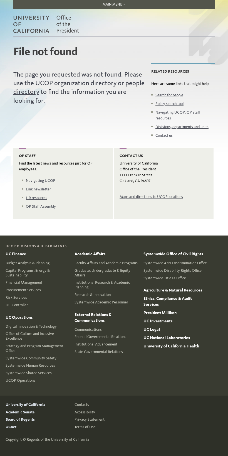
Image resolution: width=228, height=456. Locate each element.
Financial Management (24, 282)
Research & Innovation (93, 294)
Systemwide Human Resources (30, 365)
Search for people (169, 95)
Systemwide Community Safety (31, 358)
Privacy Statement (90, 419)
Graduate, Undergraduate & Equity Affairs (102, 273)
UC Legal (151, 329)
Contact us (164, 135)
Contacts (82, 404)
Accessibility (85, 412)
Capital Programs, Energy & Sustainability (28, 273)
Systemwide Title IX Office (164, 278)
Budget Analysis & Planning (27, 263)
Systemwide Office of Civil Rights (173, 253)
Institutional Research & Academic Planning (102, 285)
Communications (88, 329)
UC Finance (16, 253)
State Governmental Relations (99, 351)
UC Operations (19, 317)
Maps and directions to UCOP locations (151, 196)
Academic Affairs (90, 253)
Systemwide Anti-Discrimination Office (175, 263)
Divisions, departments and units (182, 126)
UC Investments (157, 320)
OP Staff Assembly (41, 206)
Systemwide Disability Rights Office (172, 270)
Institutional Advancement (96, 344)
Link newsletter (38, 189)
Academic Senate (20, 412)
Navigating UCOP (40, 180)
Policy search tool (169, 103)
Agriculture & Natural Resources (172, 290)
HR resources (36, 197)
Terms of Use (85, 427)
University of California (25, 404)
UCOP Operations (20, 380)
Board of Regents (20, 419)
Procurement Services (23, 290)
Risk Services (16, 297)
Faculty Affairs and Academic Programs (106, 263)
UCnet (11, 427)
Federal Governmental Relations (100, 336)
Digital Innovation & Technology (31, 326)
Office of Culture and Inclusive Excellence (30, 336)
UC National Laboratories (166, 337)
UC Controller (17, 305)
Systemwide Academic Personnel (101, 302)
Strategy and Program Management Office (34, 348)
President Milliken (160, 312)
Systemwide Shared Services (29, 373)
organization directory (85, 83)
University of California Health (171, 346)
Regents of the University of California (58, 439)
